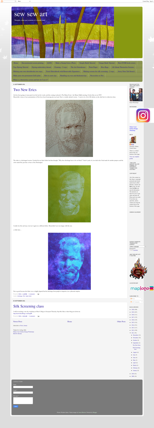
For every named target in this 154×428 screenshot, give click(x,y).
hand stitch (28, 296)
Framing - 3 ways (61, 67)
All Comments (136, 302)
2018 (133, 314)
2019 (133, 312)
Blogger (95, 412)
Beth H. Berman (17, 333)
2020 (133, 309)
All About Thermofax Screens (123, 67)
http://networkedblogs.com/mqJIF (22, 313)
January (135, 370)
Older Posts (121, 321)
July (134, 355)
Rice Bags (104, 67)
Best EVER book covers (126, 63)
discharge (19, 296)
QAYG (49, 63)
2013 (133, 327)
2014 (133, 325)
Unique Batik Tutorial (107, 63)
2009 (133, 376)
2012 (133, 330)
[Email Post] (38, 294)
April (134, 363)
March (135, 365)
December (135, 335)
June (134, 357)
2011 (133, 333)
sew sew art (30, 13)
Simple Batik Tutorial (87, 63)
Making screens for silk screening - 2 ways (98, 71)
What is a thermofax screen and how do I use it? (30, 79)
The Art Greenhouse (78, 67)
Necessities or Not (96, 75)
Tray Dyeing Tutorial (20, 67)
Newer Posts (17, 321)
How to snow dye (50, 75)
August (135, 352)
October (135, 340)
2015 (133, 322)
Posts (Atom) (23, 325)
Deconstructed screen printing (32, 63)
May (134, 360)
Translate (135, 250)
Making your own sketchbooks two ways (27, 71)
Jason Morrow (82, 412)
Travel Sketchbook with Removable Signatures (63, 71)
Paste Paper (93, 67)
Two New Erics (24, 89)
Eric (24, 296)
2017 (133, 317)
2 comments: (32, 294)
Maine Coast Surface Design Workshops (23, 332)
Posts (133, 299)
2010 (133, 373)
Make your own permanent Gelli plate (27, 75)
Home (16, 63)
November (135, 337)
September (136, 343)
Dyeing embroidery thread (41, 67)
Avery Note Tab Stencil (126, 71)
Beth (132, 145)
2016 (133, 320)
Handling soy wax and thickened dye (73, 75)
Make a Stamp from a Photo (66, 63)
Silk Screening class (28, 306)
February (135, 368)
